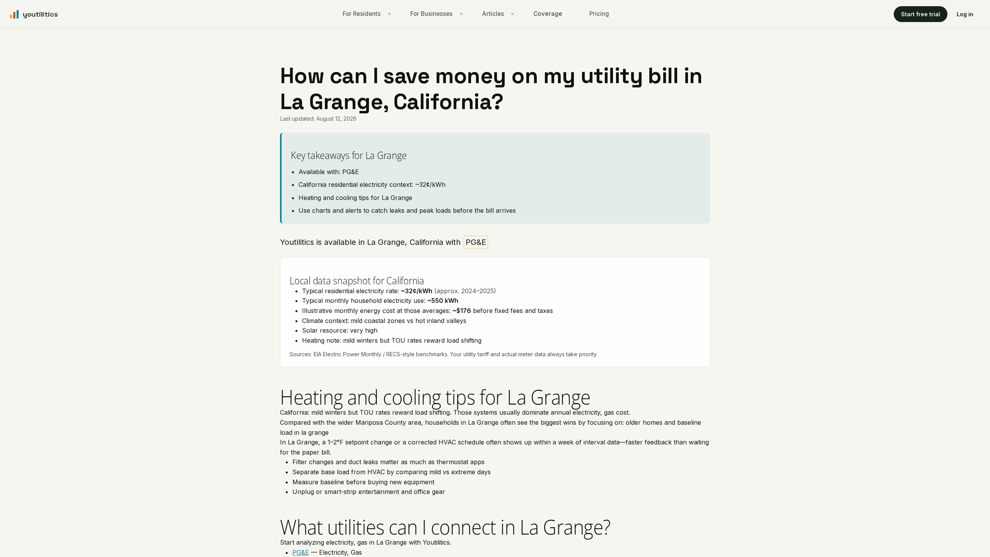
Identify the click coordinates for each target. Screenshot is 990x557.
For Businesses (431, 13)
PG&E (300, 552)
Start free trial (920, 14)
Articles (493, 13)
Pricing (599, 13)
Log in (965, 14)
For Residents (362, 13)
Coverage (547, 13)
